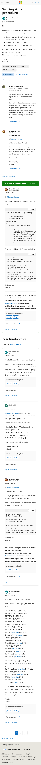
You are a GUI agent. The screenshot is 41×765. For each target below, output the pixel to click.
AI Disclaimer (6, 754)
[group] (20, 228)
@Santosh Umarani (17, 139)
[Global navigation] (2, 2)
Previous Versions (18, 754)
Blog (27, 754)
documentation (11, 303)
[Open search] (32, 2)
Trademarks (30, 759)
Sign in (37, 2)
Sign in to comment (8, 176)
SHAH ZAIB (12, 405)
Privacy (13, 757)
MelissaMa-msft (14, 131)
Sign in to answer (7, 738)
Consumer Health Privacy (27, 757)
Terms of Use (6, 759)
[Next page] (26, 733)
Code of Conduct (17, 759)
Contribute (5, 757)
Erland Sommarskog (16, 86)
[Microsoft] (20, 2)
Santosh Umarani (12, 18)
